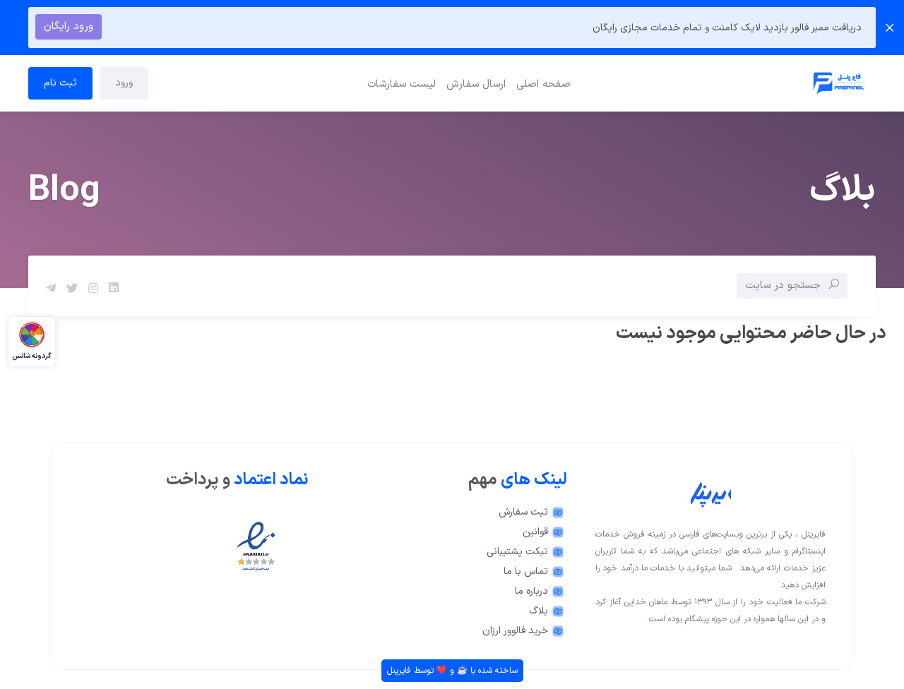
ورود (124, 83)
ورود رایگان (68, 26)
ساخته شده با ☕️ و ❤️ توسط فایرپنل (452, 670)
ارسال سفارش (476, 84)
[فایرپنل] (735, 83)
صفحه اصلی (543, 84)
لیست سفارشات (401, 84)
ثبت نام (60, 83)
